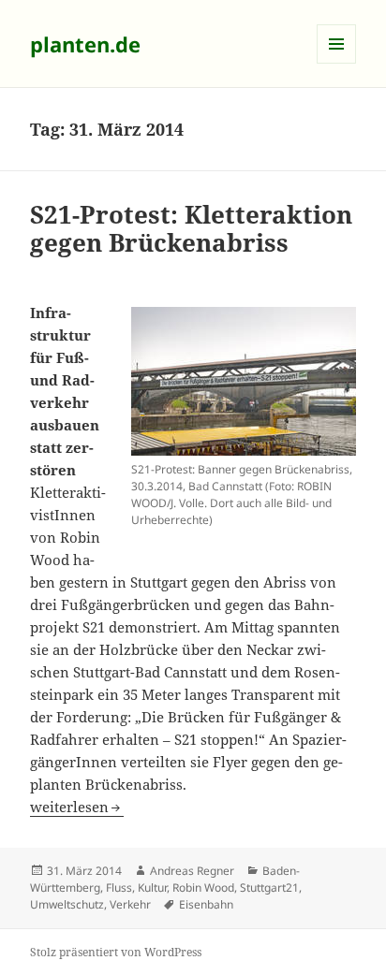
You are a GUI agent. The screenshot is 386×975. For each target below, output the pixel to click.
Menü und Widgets (337, 63)
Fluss (119, 887)
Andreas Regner (192, 871)
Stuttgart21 (269, 887)
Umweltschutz (67, 904)
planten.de (85, 44)
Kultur (152, 887)
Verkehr (130, 904)
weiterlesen (77, 806)
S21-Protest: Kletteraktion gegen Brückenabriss (191, 228)
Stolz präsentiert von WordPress (115, 952)
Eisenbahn (206, 904)
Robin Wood (203, 887)
